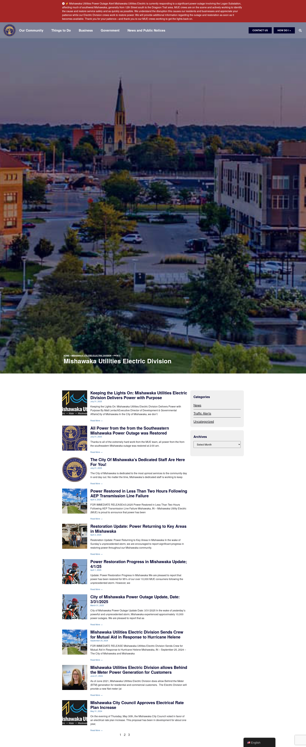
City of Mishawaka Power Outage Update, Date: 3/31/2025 (135, 599)
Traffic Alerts (202, 413)
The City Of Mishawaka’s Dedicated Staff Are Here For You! (137, 462)
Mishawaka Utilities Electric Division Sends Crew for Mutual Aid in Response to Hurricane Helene (136, 634)
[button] (300, 30)
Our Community (31, 30)
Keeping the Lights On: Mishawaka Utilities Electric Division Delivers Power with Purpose (138, 395)
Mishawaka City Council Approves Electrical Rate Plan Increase (137, 705)
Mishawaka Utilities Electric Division (91, 355)
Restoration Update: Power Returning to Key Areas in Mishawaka (138, 528)
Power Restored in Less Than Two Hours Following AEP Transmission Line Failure (138, 493)
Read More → (96, 420)
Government (110, 30)
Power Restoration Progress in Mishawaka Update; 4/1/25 (138, 564)
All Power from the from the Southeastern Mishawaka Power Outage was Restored (129, 430)
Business (86, 30)
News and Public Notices (146, 30)
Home (66, 355)
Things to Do (61, 30)
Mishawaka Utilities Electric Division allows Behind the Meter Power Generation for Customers (138, 669)
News (197, 405)
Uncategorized (203, 421)
